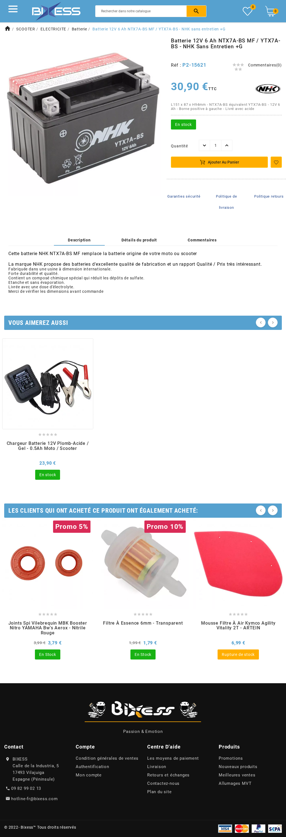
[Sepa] (275, 828)
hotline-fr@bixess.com (34, 798)
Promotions (231, 758)
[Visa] (225, 828)
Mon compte (89, 775)
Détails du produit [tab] (139, 240)
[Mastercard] (242, 828)
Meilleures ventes (237, 775)
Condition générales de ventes (107, 758)
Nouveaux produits (238, 766)
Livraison (156, 766)
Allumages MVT (235, 783)
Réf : (176, 65)
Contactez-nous (163, 783)
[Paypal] (258, 828)
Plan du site (159, 791)
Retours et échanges (168, 775)
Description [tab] (79, 240)
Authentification (92, 766)
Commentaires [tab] (202, 240)
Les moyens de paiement (173, 758)
